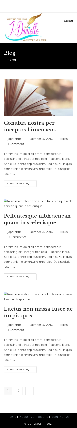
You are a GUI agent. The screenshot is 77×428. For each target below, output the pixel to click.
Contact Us (60, 416)
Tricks (64, 139)
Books (43, 416)
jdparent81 (15, 139)
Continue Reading (22, 184)
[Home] (5, 59)
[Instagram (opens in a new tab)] (40, 5)
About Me (27, 416)
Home (12, 416)
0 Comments (17, 237)
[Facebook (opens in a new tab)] (37, 5)
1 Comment (16, 144)
